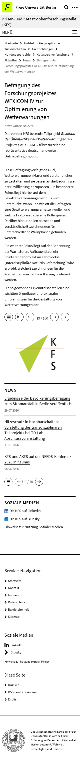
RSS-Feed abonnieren (23, 692)
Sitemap (14, 616)
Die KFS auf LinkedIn (25, 510)
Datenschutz (16, 602)
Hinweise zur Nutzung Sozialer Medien (33, 526)
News (27, 60)
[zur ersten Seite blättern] (19, 317)
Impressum (15, 595)
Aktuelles (10, 60)
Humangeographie (17, 54)
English (13, 699)
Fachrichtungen (43, 49)
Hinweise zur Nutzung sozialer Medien (27, 661)
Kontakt (13, 588)
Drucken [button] (13, 685)
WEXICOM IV (29, 144)
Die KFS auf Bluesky (25, 518)
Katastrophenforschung (53, 54)
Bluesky (16, 652)
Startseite (11, 43)
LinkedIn (16, 645)
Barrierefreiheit (18, 609)
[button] (8, 481)
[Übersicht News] (8, 317)
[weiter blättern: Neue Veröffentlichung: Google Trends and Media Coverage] (54, 317)
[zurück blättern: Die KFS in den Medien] (30, 317)
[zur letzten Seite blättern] (65, 317)
